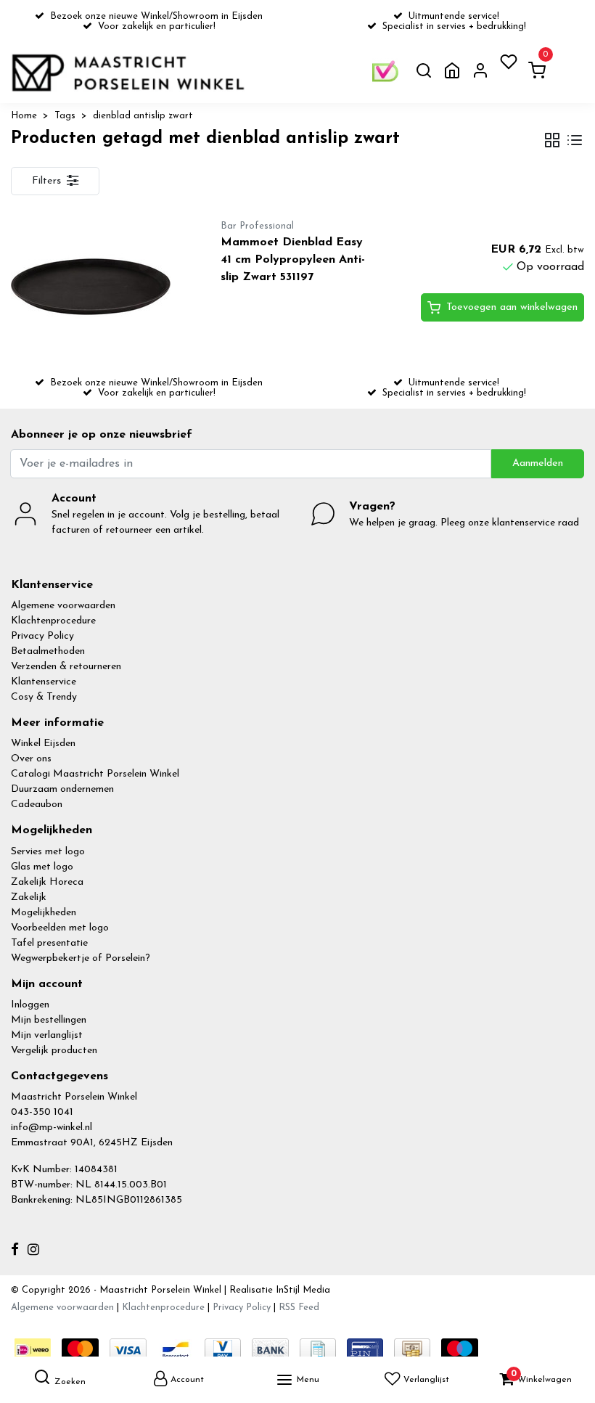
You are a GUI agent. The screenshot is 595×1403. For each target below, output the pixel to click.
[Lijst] (574, 142)
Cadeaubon (36, 804)
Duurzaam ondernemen (62, 789)
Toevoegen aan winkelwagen (512, 307)
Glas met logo (42, 867)
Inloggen (30, 1004)
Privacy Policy (42, 636)
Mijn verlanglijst (47, 1035)
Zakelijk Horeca (47, 882)
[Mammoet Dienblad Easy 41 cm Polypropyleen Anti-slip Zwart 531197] (99, 287)
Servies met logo (48, 851)
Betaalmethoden (48, 651)
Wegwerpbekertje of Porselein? (80, 958)
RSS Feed (299, 1307)
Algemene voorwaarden (63, 605)
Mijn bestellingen (48, 1020)
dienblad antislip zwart (143, 115)
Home (24, 115)
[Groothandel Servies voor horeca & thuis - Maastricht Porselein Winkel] (129, 72)
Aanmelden (537, 463)
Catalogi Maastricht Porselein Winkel (95, 774)
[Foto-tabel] (552, 142)
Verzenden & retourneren (66, 666)
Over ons (31, 758)
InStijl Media (301, 1290)
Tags (64, 115)
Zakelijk (28, 897)
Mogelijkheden (43, 912)
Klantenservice (43, 681)
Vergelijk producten (54, 1050)
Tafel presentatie (49, 943)
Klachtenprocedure (53, 620)
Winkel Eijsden (43, 743)
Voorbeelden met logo (60, 928)
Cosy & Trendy (44, 697)
